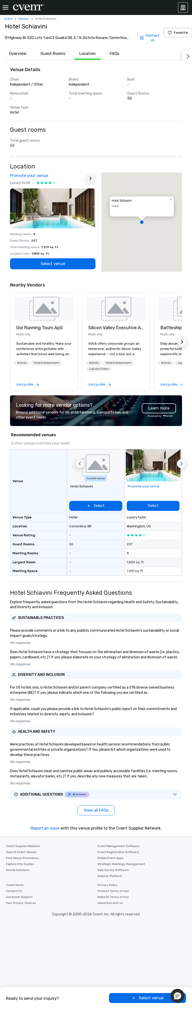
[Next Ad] (90, 178)
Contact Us (14, 891)
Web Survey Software (113, 870)
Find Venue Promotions (22, 858)
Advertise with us (110, 903)
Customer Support (19, 897)
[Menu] (5, 7)
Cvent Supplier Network (23, 846)
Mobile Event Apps (111, 858)
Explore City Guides (20, 864)
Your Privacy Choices (21, 903)
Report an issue (45, 828)
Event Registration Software (118, 852)
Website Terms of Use (113, 897)
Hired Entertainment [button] (46, 362)
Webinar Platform (110, 876)
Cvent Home (15, 885)
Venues (23, 18)
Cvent (8, 18)
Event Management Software (119, 846)
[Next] (187, 55)
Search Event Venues (21, 852)
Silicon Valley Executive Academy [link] (116, 327)
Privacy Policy (108, 885)
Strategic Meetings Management (121, 864)
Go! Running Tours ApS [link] (39, 327)
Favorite (181, 32)
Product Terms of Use (113, 891)
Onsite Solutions (18, 870)
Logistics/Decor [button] (99, 368)
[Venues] (183, 7)
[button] (142, 222)
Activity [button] (22, 362)
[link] (44, 309)
